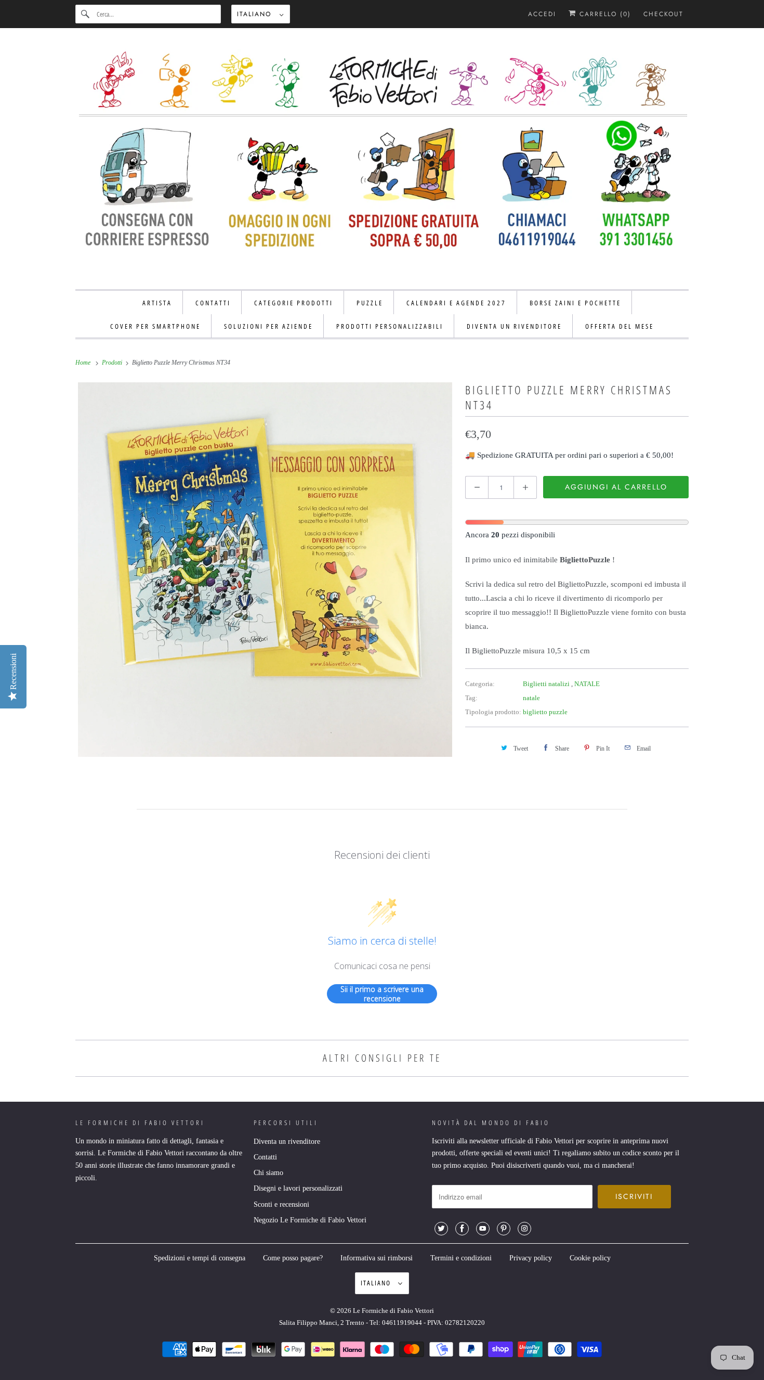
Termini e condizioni (461, 1258)
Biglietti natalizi (547, 684)
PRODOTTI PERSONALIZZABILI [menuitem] (389, 326)
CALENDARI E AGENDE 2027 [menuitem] (456, 302)
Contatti (265, 1157)
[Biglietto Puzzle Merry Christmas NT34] (265, 569)
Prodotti (113, 362)
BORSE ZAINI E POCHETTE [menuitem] (575, 302)
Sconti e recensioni (281, 1204)
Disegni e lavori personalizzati (298, 1188)
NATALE (587, 684)
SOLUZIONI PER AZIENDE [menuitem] (268, 326)
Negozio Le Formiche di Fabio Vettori (310, 1220)
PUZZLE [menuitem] (370, 302)
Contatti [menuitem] (213, 302)
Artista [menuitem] (157, 302)
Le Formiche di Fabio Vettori (393, 1310)
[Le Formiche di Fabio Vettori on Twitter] (441, 1228)
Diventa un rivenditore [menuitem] (514, 326)
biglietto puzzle (545, 712)
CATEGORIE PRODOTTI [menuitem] (293, 302)
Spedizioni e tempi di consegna (199, 1258)
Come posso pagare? (293, 1258)
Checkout (663, 14)
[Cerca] (85, 14)
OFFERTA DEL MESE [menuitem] (619, 326)
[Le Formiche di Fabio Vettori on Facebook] (462, 1228)
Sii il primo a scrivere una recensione (382, 993)
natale (531, 698)
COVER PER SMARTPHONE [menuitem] (155, 326)
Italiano (255, 14)
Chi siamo (268, 1173)
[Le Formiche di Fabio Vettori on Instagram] (524, 1228)
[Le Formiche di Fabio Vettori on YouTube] (483, 1228)
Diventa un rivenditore (287, 1141)
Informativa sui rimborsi (376, 1258)
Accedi (542, 14)
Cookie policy (590, 1258)
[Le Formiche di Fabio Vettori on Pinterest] (503, 1228)
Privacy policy (530, 1258)
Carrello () (603, 14)
